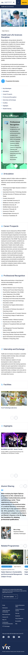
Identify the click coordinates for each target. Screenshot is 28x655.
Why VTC (4, 619)
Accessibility (18, 621)
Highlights (5, 105)
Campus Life (5, 617)
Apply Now (24, 2)
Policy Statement (19, 618)
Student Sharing (7, 108)
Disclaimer (17, 616)
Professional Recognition (9, 97)
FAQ (16, 623)
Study (3, 605)
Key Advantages (7, 88)
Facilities (5, 103)
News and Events (6, 614)
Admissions (5, 607)
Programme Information (12, 81)
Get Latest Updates (9, 596)
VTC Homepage (6, 626)
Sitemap (17, 613)
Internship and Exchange (9, 100)
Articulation (6, 91)
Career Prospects (7, 94)
